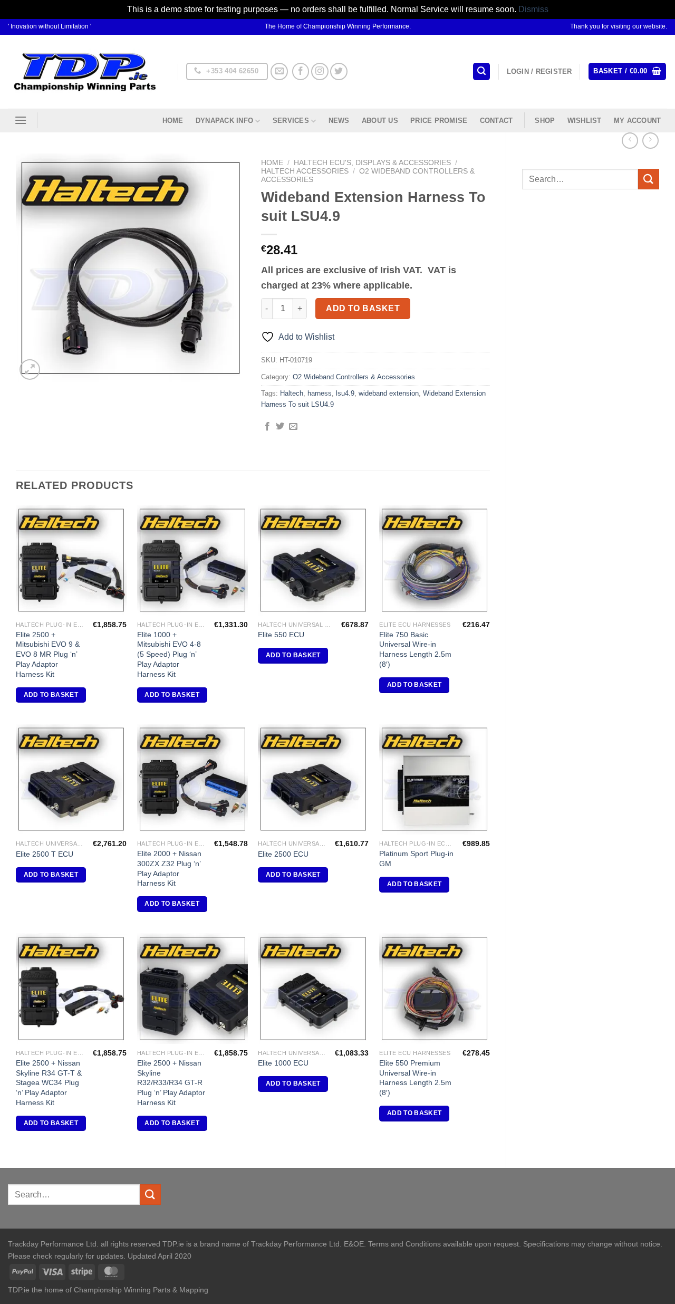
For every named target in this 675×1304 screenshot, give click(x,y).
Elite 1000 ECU (283, 1063)
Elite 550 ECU (281, 634)
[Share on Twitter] (280, 427)
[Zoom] (30, 369)
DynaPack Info (224, 120)
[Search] (481, 71)
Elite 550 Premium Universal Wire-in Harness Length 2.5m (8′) (415, 1078)
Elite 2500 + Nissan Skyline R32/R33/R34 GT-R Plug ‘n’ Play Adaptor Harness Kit (171, 1083)
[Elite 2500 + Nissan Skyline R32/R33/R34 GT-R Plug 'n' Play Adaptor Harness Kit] (192, 988)
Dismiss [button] (533, 9)
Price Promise (438, 120)
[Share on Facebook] (267, 427)
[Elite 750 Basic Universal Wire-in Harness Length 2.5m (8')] (434, 560)
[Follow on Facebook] (301, 71)
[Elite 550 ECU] (313, 560)
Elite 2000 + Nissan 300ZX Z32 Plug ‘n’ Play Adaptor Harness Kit (169, 868)
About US (380, 120)
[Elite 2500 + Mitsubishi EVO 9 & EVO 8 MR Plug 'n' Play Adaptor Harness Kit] (71, 560)
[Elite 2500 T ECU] (71, 779)
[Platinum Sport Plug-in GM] (434, 779)
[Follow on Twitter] (339, 71)
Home (173, 120)
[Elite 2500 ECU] (313, 779)
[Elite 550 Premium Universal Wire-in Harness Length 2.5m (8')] (434, 988)
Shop (545, 120)
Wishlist (584, 120)
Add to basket (363, 308)
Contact (496, 120)
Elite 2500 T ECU (44, 854)
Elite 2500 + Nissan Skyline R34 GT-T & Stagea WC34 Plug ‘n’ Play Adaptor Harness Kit (49, 1083)
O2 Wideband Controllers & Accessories (354, 377)
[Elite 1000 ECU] (313, 988)
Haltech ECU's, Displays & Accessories (372, 163)
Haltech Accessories (305, 171)
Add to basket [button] (51, 695)
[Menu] (20, 120)
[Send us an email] (279, 71)
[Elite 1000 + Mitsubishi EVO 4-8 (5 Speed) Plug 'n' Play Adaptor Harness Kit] (192, 560)
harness (319, 393)
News (339, 120)
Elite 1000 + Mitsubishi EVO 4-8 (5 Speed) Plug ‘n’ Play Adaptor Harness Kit (169, 654)
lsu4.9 (345, 393)
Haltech (291, 393)
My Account (637, 120)
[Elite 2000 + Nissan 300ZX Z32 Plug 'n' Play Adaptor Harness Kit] (192, 779)
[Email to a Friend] (293, 427)
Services (291, 120)
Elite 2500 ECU (283, 854)
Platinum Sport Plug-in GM (416, 858)
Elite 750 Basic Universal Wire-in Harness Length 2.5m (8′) (415, 649)
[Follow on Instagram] (320, 71)
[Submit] (648, 179)
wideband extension (389, 393)
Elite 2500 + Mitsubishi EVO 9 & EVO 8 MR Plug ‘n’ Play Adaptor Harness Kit (48, 654)
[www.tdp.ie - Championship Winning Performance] (85, 71)
